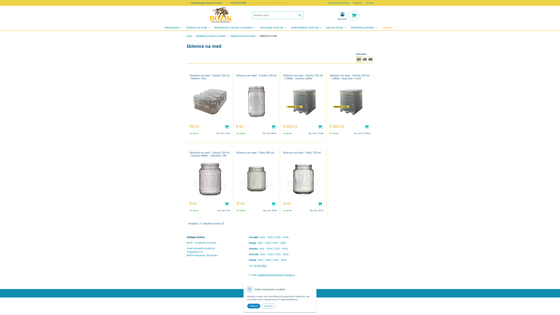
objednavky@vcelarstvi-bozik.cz (206, 2)
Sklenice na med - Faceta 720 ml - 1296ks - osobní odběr (303, 77)
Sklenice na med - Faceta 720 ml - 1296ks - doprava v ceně (350, 77)
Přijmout (254, 306)
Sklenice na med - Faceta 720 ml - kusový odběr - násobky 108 (210, 154)
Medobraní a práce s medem (211, 35)
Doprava (357, 2)
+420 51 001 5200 (238, 2)
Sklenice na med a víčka (243, 35)
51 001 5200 (260, 265)
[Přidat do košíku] (226, 126)
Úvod (189, 35)
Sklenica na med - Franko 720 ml (256, 75)
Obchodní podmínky (338, 2)
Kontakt (370, 2)
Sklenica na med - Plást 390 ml (255, 152)
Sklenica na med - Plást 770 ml (302, 152)
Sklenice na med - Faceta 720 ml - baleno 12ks (210, 77)
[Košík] (354, 15)
